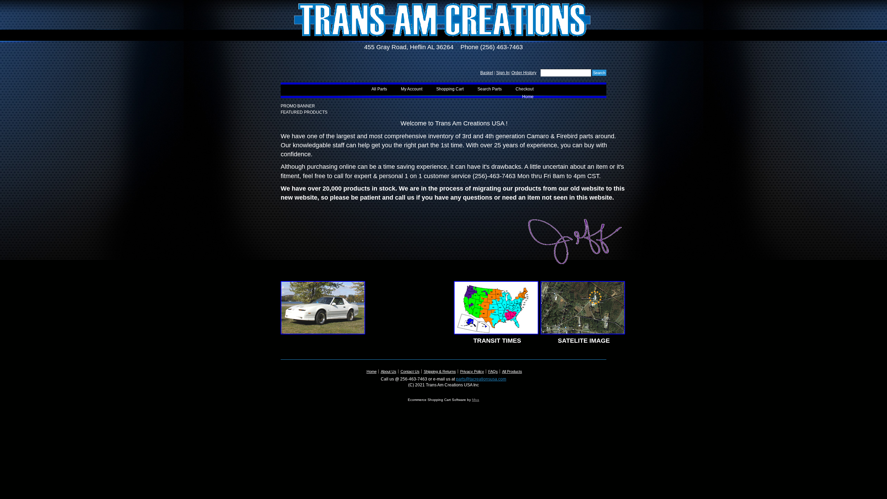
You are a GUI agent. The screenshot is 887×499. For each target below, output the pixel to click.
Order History (523, 72)
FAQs (493, 371)
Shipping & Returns (440, 371)
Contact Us (410, 371)
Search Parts (489, 89)
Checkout (525, 89)
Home (528, 96)
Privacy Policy (472, 371)
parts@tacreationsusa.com (481, 379)
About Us (388, 371)
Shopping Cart (450, 89)
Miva (475, 400)
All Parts (379, 89)
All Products (512, 371)
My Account (411, 89)
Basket (486, 72)
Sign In (502, 72)
